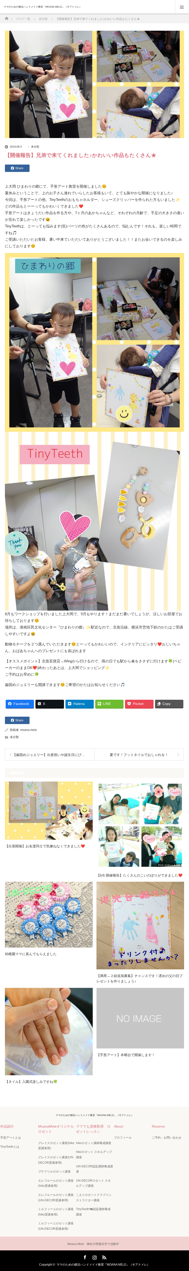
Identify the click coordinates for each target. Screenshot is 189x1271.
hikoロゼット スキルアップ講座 (94, 1154)
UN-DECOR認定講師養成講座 (94, 1169)
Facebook (84, 1256)
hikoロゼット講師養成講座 (93, 1143)
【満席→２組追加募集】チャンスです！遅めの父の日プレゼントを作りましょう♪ (139, 978)
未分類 (35, 146)
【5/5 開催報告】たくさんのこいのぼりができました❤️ (139, 875)
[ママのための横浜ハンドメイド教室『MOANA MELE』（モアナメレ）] (87, 7)
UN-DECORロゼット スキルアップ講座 (93, 1183)
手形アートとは (10, 1137)
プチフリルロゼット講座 (54, 1171)
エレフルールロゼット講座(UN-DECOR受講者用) (56, 1197)
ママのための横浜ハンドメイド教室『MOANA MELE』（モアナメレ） (95, 1115)
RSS (103, 1256)
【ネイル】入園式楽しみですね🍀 (31, 1082)
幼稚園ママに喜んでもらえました (31, 954)
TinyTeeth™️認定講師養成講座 (93, 1211)
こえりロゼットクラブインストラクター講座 (93, 1197)
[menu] (182, 7)
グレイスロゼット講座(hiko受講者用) (56, 1145)
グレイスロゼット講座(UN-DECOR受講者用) (56, 1160)
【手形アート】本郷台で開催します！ (125, 1055)
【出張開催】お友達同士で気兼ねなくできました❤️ (45, 846)
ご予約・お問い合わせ (166, 1137)
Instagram (94, 1256)
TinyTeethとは (9, 1146)
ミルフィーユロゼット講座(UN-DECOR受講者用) (56, 1226)
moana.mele (28, 730)
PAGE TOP (180, 1227)
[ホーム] (6, 17)
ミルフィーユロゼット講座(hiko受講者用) (56, 1211)
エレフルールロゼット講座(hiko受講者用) (56, 1183)
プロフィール (123, 1137)
